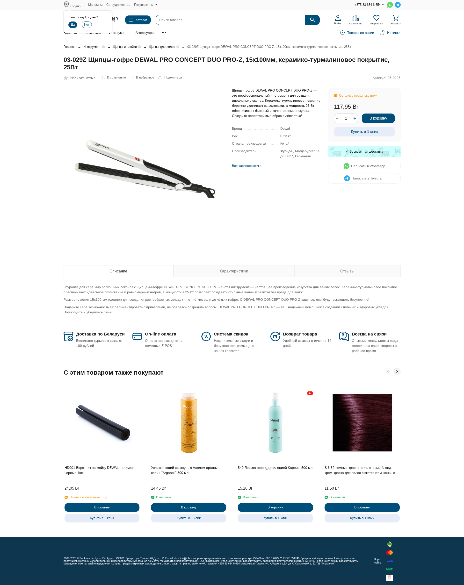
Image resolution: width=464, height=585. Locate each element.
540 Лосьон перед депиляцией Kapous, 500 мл (275, 468)
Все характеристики (246, 166)
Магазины (95, 5)
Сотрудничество (118, 5)
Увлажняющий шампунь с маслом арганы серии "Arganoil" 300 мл (184, 470)
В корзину (378, 118)
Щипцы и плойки (125, 47)
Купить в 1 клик (364, 131)
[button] (388, 371)
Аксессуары (145, 33)
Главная (69, 47)
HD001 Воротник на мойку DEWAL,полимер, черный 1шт (100, 470)
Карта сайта (377, 561)
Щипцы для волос (162, 47)
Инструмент (118, 33)
